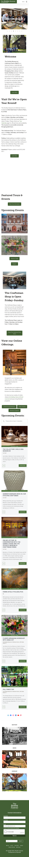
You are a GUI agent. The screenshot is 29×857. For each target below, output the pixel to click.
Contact (16, 845)
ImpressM (18, 852)
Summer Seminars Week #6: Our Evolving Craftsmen (14, 494)
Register (15, 264)
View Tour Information (14, 204)
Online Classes (22, 406)
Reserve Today (14, 258)
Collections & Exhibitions (9, 406)
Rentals (18, 847)
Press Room (12, 847)
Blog (12, 845)
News (21, 845)
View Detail (22, 465)
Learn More (14, 92)
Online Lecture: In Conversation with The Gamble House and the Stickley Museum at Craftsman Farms (11, 544)
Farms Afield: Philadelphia (13, 592)
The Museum (8, 2)
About (7, 845)
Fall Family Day (8, 689)
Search (20, 841)
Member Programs (14, 410)
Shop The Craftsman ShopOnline (14, 333)
